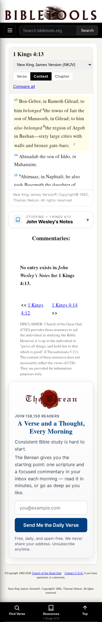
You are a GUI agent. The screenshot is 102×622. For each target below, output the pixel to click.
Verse (22, 76)
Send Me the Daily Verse (51, 525)
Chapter (62, 76)
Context (41, 76)
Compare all (24, 86)
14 (16, 154)
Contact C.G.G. (74, 573)
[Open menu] (10, 30)
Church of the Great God (46, 573)
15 (16, 175)
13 (16, 99)
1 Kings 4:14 (65, 305)
